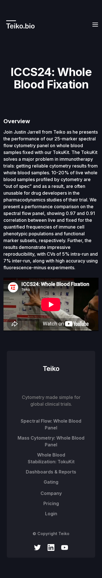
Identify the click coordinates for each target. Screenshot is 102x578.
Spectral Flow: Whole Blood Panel (51, 424)
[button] (93, 24)
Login (51, 513)
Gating (51, 482)
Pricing (51, 503)
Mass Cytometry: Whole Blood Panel (51, 441)
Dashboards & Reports (51, 472)
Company (51, 493)
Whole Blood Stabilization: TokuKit (51, 458)
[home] (19, 24)
